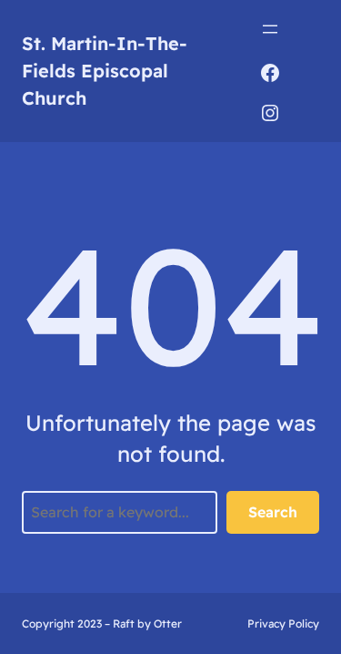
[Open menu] (270, 29)
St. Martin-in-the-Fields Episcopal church (104, 70)
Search (272, 512)
